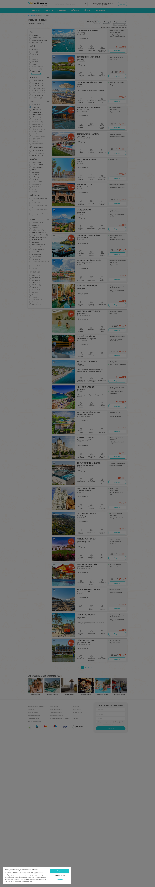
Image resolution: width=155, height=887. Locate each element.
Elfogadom (59, 871)
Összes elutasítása (60, 875)
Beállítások (60, 879)
